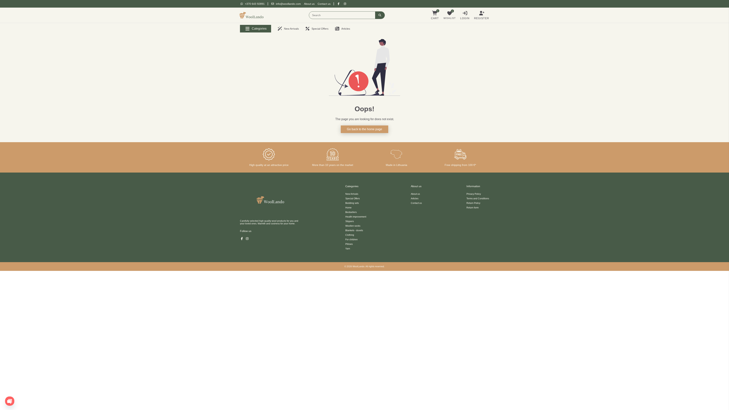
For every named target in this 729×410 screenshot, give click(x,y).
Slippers (349, 221)
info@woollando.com (288, 3)
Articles (414, 198)
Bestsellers (351, 212)
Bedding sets (352, 203)
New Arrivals (351, 194)
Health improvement (355, 216)
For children (351, 239)
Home (348, 207)
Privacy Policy (473, 194)
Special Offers (352, 198)
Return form (472, 207)
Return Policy (473, 203)
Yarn (347, 248)
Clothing (349, 235)
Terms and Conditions (477, 198)
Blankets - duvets (354, 230)
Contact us (324, 3)
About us (309, 3)
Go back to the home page (364, 129)
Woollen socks (352, 226)
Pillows (349, 244)
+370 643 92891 (255, 3)
